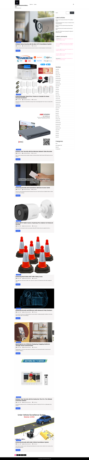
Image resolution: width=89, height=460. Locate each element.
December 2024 (58, 100)
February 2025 (58, 96)
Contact (35, 4)
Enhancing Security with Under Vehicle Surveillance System (32, 442)
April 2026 (57, 71)
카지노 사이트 (58, 43)
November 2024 (58, 102)
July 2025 (57, 87)
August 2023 (57, 129)
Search (57, 12)
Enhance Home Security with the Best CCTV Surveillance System (33, 44)
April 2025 (57, 93)
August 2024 (57, 107)
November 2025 (58, 80)
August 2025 (57, 85)
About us (31, 4)
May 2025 (57, 91)
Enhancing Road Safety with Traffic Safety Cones (29, 276)
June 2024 (57, 111)
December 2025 (58, 78)
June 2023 (57, 133)
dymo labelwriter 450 (59, 145)
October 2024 (58, 104)
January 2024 (58, 120)
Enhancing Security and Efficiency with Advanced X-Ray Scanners (34, 310)
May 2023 (57, 135)
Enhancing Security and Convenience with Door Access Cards (33, 187)
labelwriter (57, 147)
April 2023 (57, 137)
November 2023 (58, 124)
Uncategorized (18, 42)
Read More (18, 51)
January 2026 (58, 76)
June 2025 (57, 89)
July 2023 (57, 131)
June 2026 (57, 69)
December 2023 (58, 122)
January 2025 (58, 98)
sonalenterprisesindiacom (27, 99)
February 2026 (58, 74)
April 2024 (57, 115)
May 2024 (57, 113)
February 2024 (58, 118)
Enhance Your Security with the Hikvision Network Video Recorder (34, 151)
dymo (56, 143)
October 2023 (58, 126)
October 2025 (58, 82)
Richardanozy (58, 49)
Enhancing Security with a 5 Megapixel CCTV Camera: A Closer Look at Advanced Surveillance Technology (64, 44)
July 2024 (57, 109)
